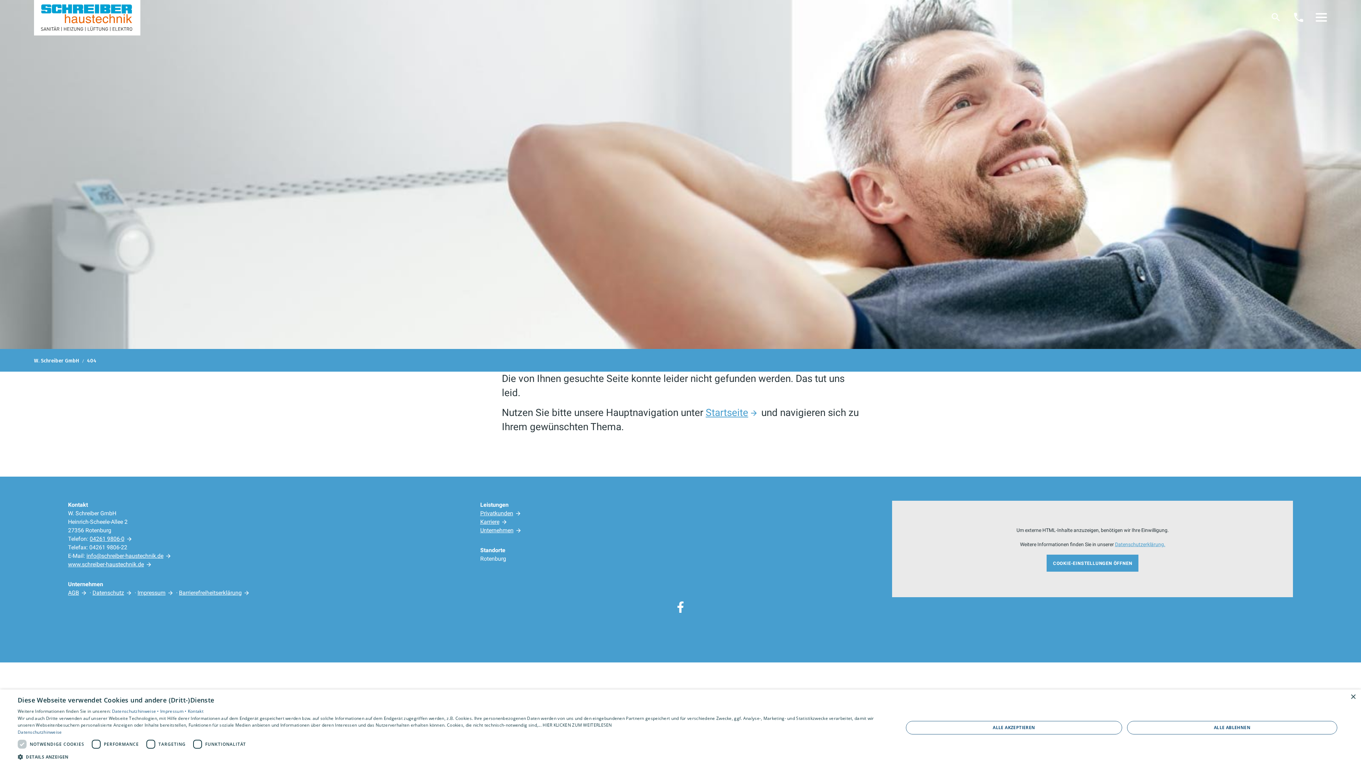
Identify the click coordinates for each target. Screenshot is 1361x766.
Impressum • (174, 711)
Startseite (727, 412)
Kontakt (195, 711)
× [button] (1353, 697)
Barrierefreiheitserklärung (210, 592)
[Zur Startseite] (87, 17)
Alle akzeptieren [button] (1014, 728)
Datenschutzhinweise (40, 732)
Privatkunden (496, 513)
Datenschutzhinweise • (136, 711)
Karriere (489, 521)
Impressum (152, 592)
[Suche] (1276, 17)
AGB (73, 592)
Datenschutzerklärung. (1140, 545)
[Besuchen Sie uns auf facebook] (680, 607)
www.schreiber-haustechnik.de (106, 564)
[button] (1321, 17)
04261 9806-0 (107, 538)
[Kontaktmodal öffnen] (1298, 17)
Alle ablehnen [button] (1232, 728)
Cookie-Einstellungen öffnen (1092, 563)
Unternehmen (497, 530)
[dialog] (680, 727)
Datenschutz (108, 592)
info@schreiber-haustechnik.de (124, 556)
